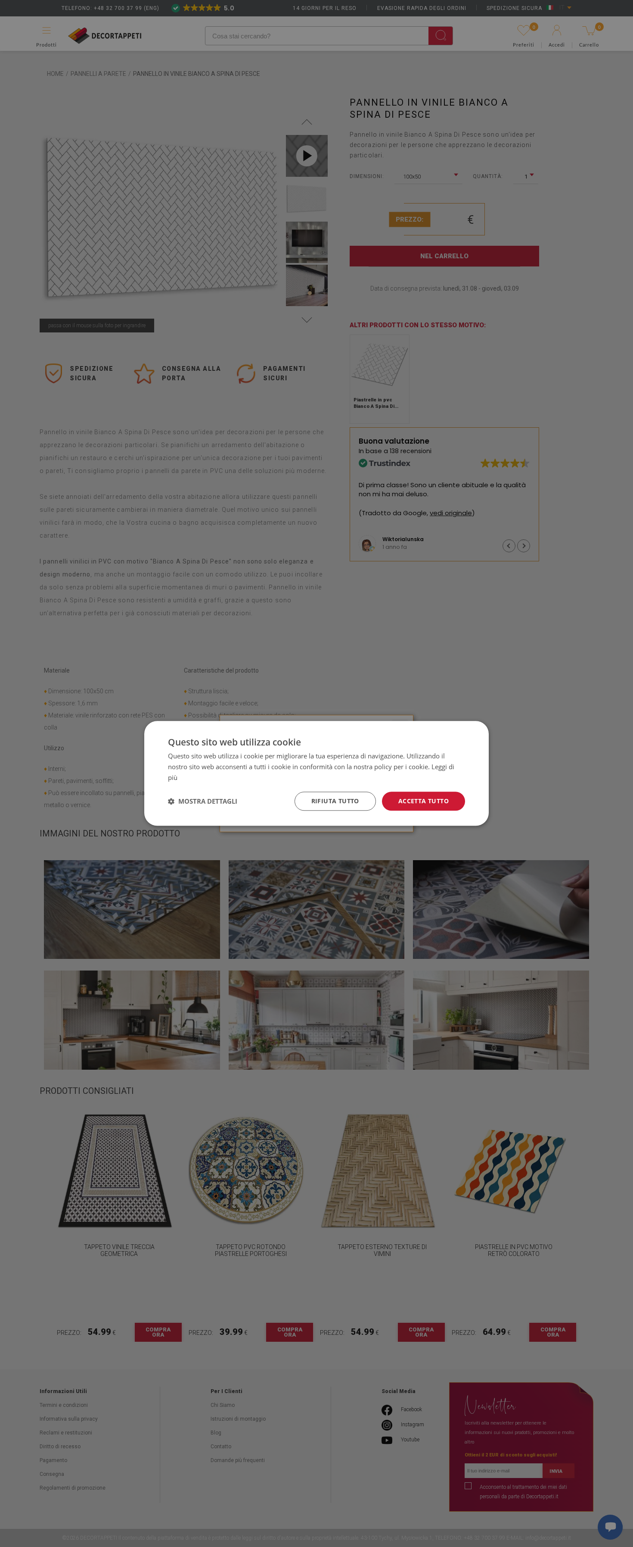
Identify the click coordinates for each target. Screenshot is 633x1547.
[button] (202, 801)
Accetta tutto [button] (423, 801)
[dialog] (316, 773)
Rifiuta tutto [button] (335, 801)
